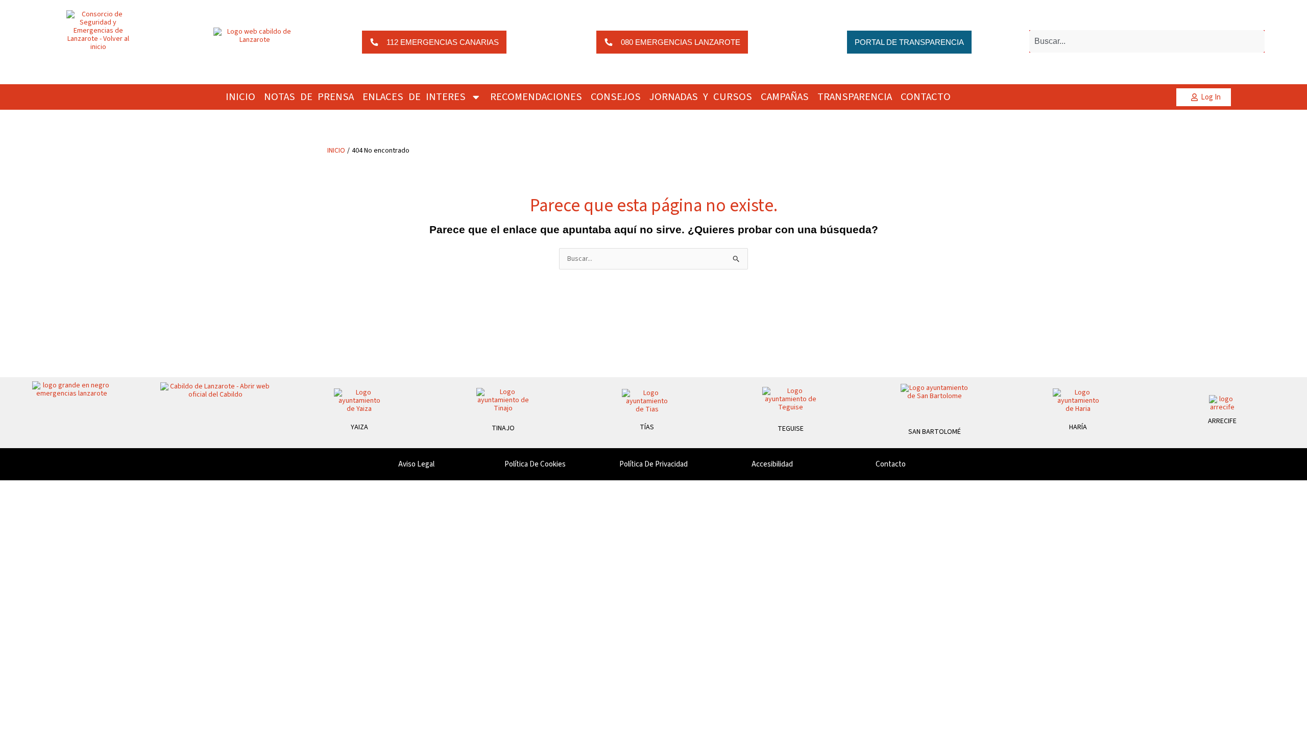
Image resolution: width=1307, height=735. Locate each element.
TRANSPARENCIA (854, 96)
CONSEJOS (616, 96)
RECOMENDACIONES (536, 96)
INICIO (240, 96)
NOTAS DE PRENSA (309, 96)
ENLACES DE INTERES (414, 96)
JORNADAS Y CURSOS (700, 96)
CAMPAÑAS (785, 96)
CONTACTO (926, 96)
